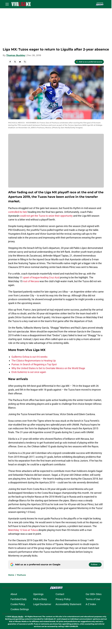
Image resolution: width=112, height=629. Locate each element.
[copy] (25, 62)
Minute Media (17, 616)
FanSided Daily (19, 599)
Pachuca (21, 575)
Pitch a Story (40, 599)
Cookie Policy (18, 604)
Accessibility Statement (68, 604)
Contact (60, 594)
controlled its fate (17, 211)
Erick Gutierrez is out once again (28, 372)
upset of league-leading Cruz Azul (41, 277)
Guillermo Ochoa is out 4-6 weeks (29, 356)
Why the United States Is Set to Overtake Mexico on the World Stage (48, 368)
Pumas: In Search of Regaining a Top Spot (34, 364)
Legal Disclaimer (42, 604)
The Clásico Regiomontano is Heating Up (33, 360)
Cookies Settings (20, 609)
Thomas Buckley (15, 55)
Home (11, 575)
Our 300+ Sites (93, 594)
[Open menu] (7, 4)
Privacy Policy (63, 599)
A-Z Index (91, 604)
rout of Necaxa (31, 281)
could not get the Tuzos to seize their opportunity (46, 215)
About (14, 594)
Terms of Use (93, 599)
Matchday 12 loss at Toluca (23, 530)
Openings (38, 594)
